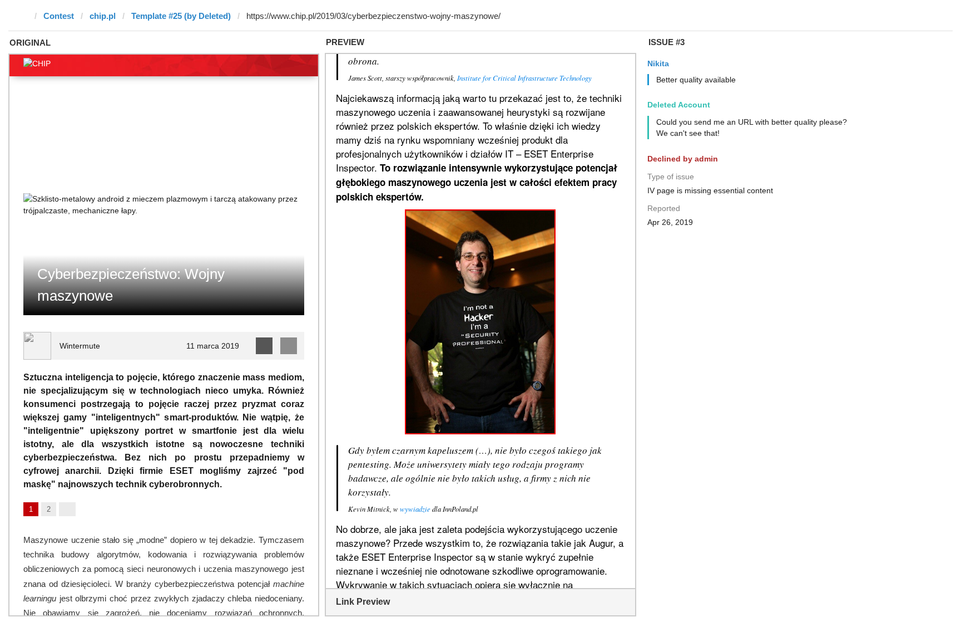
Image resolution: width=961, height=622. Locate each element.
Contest (58, 16)
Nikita (658, 63)
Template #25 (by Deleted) (181, 16)
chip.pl (103, 16)
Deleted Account (678, 104)
